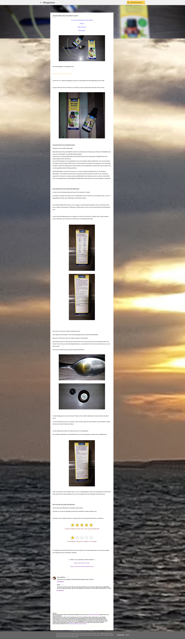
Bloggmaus (49, 2)
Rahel (58, 584)
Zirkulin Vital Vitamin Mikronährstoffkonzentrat (82, 566)
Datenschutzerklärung (94, 614)
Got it (127, 635)
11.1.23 (67, 577)
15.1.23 (62, 584)
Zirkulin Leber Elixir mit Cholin (81, 563)
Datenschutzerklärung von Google (77, 623)
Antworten (60, 581)
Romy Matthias (61, 577)
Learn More (120, 635)
